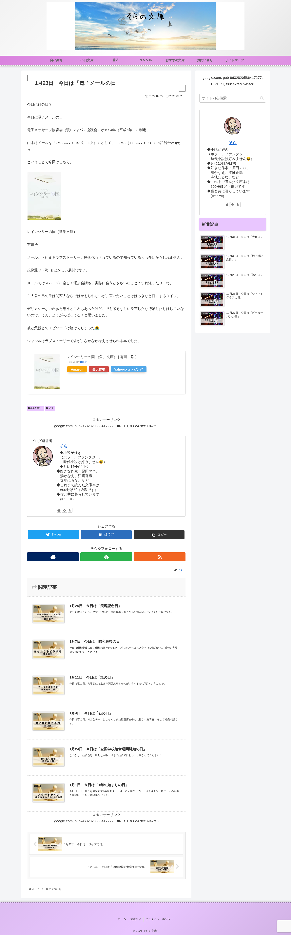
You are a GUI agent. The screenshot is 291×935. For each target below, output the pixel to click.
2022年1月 (36, 408)
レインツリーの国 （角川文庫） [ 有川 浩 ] (101, 357)
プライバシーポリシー (159, 919)
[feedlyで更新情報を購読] (64, 510)
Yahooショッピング (128, 369)
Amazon (77, 369)
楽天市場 (98, 369)
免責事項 (135, 919)
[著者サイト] (59, 510)
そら (64, 446)
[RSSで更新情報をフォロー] (70, 510)
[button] (261, 98)
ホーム (122, 919)
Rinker (83, 362)
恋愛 (51, 408)
